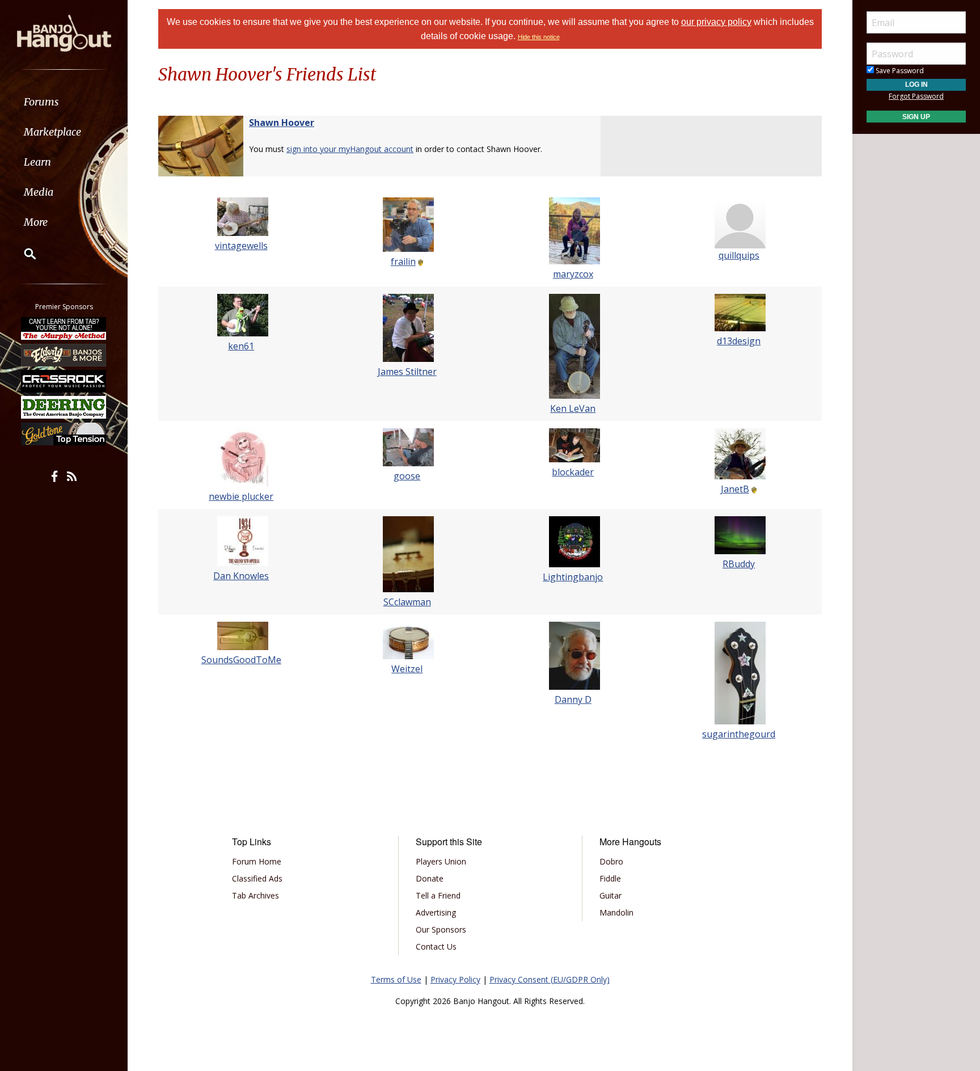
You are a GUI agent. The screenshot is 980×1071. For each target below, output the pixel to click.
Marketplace (52, 131)
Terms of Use (396, 979)
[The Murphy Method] (64, 328)
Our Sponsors (441, 929)
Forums (41, 101)
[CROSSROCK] (64, 381)
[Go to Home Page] (64, 32)
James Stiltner (407, 371)
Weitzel (407, 669)
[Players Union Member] (420, 261)
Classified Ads (257, 878)
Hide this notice (539, 36)
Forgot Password (916, 96)
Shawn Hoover (281, 122)
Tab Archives (255, 895)
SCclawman (407, 602)
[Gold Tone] (64, 434)
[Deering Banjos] (64, 407)
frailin (403, 261)
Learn (37, 161)
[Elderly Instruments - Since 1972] (64, 354)
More (36, 222)
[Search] (22, 253)
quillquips (739, 255)
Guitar (610, 895)
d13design (739, 341)
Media (38, 192)
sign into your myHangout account (349, 149)
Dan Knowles (241, 576)
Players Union (441, 861)
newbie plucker (241, 496)
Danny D (573, 699)
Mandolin (616, 912)
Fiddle (610, 878)
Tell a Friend (438, 895)
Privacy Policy (455, 979)
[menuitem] (64, 102)
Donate (429, 878)
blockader (573, 472)
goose (407, 476)
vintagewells (241, 245)
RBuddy (739, 564)
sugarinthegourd (738, 734)
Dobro (611, 861)
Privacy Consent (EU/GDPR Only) (549, 979)
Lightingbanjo (573, 577)
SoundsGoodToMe (241, 659)
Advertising (436, 912)
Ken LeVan (572, 408)
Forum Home (256, 861)
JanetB (735, 489)
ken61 (241, 346)
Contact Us (436, 946)
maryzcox (573, 274)
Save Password (899, 70)
